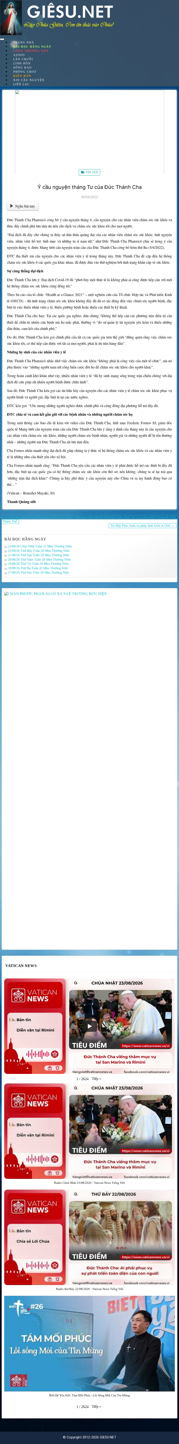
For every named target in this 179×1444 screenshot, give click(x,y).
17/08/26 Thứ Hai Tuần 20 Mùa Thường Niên (38, 572)
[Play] (89, 1026)
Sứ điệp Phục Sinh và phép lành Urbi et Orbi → (143, 525)
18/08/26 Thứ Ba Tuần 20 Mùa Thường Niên (38, 568)
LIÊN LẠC (21, 84)
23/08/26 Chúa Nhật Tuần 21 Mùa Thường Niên (40, 546)
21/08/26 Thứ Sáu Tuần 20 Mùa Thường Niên (38, 555)
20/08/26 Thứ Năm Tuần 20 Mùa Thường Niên (39, 559)
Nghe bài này (25, 206)
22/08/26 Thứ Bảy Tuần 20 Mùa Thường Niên (38, 551)
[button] (96, 1079)
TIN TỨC (92, 172)
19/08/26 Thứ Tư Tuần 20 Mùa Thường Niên (38, 564)
